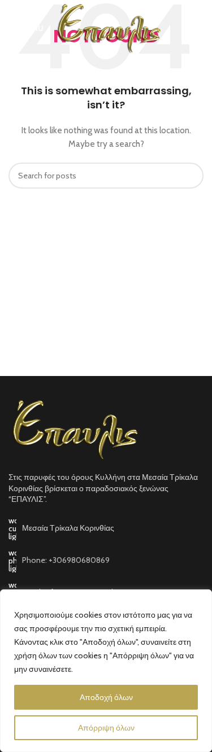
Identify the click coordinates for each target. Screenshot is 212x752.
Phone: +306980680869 (66, 560)
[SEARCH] (191, 176)
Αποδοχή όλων (106, 697)
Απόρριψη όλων (106, 728)
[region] (106, 670)
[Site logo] (108, 27)
